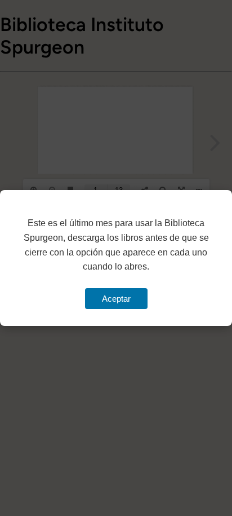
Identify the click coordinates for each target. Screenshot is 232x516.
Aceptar (116, 298)
